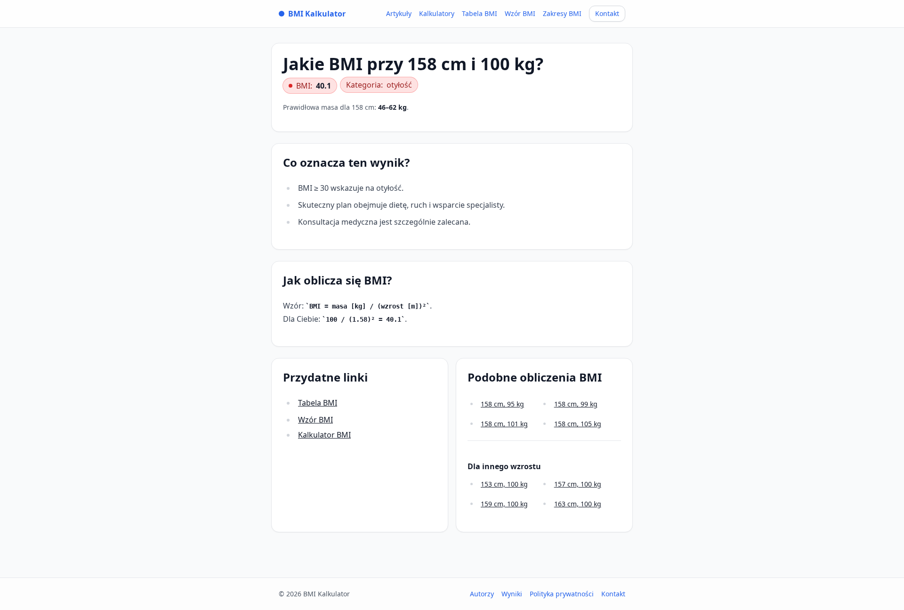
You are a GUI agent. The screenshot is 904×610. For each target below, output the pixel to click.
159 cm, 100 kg (504, 503)
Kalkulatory (436, 13)
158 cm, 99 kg (575, 403)
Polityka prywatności (562, 593)
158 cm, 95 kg (502, 403)
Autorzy (482, 593)
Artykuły (399, 13)
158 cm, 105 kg (577, 423)
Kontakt (607, 13)
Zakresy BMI (562, 13)
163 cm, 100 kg (577, 503)
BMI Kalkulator (317, 13)
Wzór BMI (520, 13)
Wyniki (511, 593)
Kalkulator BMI (324, 435)
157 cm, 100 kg (577, 484)
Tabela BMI (479, 13)
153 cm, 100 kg (504, 484)
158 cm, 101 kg (504, 423)
